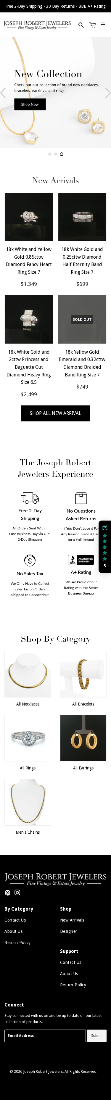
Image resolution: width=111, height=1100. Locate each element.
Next (108, 92)
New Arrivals (72, 920)
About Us (13, 931)
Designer (68, 931)
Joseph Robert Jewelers (43, 1071)
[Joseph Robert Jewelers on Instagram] (17, 893)
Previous (3, 92)
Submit (97, 1036)
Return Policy (17, 942)
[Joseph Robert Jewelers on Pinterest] (7, 893)
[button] (105, 547)
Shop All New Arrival (55, 413)
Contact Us (15, 920)
